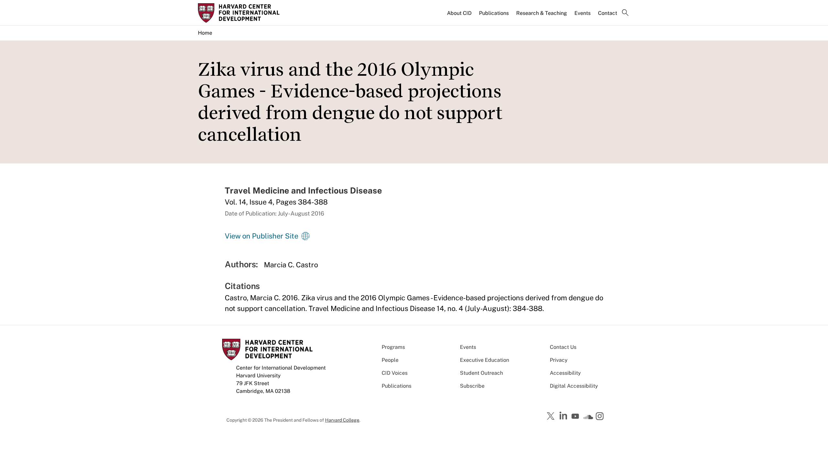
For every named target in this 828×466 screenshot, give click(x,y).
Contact (607, 13)
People (390, 360)
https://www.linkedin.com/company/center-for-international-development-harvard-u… (564, 416)
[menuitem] (460, 15)
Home (205, 33)
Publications (494, 13)
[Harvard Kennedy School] (248, 13)
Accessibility (565, 373)
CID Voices (395, 373)
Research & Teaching (541, 13)
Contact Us (563, 347)
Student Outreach (481, 373)
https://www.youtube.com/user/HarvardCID (576, 416)
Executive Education (484, 360)
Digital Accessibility (574, 386)
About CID (459, 13)
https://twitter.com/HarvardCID (552, 416)
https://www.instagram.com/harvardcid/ (600, 416)
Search (625, 13)
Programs (393, 347)
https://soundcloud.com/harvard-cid (588, 418)
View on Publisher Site (261, 236)
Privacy (559, 360)
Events (582, 13)
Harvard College (342, 420)
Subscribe (472, 386)
